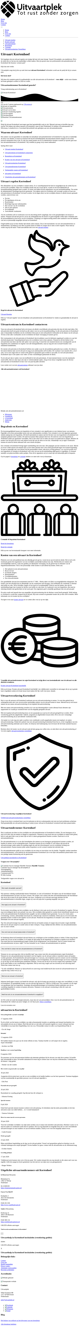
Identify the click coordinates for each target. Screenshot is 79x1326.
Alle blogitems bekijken (8, 1324)
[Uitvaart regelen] (39, 306)
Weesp (7, 422)
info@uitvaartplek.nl (7, 1300)
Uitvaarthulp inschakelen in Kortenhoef (13, 858)
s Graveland (9, 418)
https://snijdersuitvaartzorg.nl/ (10, 1222)
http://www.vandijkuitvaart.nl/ (10, 1205)
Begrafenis (8, 45)
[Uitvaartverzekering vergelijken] (39, 810)
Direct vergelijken (45, 1002)
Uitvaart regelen (10, 40)
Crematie (8, 47)
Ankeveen (8, 420)
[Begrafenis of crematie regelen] (39, 535)
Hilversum (8, 414)
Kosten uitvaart (10, 42)
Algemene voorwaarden (8, 1268)
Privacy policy (5, 1266)
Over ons (4, 23)
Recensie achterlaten (7, 1270)
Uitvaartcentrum (10, 44)
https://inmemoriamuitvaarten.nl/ (11, 1188)
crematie (23, 456)
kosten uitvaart (18, 599)
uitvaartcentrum (23, 365)
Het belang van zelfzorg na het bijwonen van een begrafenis (20, 1320)
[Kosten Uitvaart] (39, 678)
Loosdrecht (8, 416)
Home (3, 19)
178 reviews (27, 104)
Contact (3, 25)
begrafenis (14, 456)
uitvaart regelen (43, 227)
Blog (2, 21)
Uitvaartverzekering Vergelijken (15, 49)
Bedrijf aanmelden (7, 1264)
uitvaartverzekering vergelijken (21, 731)
